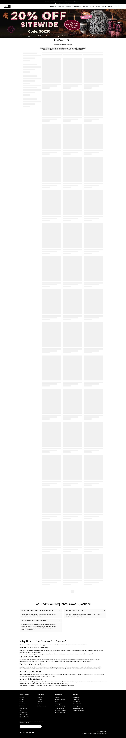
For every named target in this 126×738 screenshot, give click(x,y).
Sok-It (101, 731)
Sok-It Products (24, 694)
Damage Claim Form (60, 710)
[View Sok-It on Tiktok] (24, 732)
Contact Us (76, 699)
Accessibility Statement (101, 733)
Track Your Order (59, 708)
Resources (58, 694)
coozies (52, 650)
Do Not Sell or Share (78, 708)
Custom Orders (41, 706)
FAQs (56, 701)
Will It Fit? (57, 697)
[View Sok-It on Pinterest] (30, 732)
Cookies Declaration (78, 710)
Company (41, 694)
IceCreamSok (23, 708)
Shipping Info (58, 704)
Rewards (40, 699)
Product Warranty (60, 706)
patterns (54, 667)
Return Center (77, 704)
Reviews (40, 701)
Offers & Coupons (60, 699)
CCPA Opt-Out (77, 706)
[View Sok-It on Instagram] (21, 732)
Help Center (76, 701)
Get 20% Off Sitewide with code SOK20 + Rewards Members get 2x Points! (63, 1)
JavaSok (22, 697)
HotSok (21, 701)
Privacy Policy (84, 733)
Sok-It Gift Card (24, 712)
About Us (40, 697)
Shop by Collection (24, 717)
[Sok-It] (7, 6)
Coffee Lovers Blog (60, 712)
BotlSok (22, 706)
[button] (68, 6)
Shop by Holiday (24, 714)
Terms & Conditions (92, 733)
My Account (76, 697)
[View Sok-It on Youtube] (33, 732)
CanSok (22, 699)
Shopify (104, 731)
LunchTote (22, 704)
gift (45, 682)
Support (75, 694)
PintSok (21, 710)
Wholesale (40, 704)
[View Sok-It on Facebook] (27, 732)
